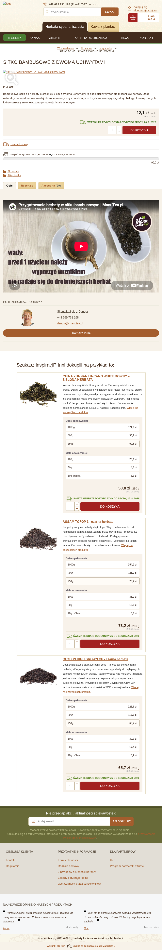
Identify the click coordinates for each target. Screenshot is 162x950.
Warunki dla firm (56, 946)
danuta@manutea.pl (70, 323)
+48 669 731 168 (68, 317)
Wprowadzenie (65, 48)
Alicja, (6, 928)
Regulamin (12, 865)
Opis (9, 185)
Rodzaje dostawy (68, 865)
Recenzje (27, 185)
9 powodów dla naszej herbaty (77, 871)
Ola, (86, 928)
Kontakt (10, 860)
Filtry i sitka (14, 175)
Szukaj (110, 11)
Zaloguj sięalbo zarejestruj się (145, 8)
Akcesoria (13, 171)
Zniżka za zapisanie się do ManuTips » (94, 946)
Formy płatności (68, 860)
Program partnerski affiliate (127, 865)
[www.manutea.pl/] (26, 3)
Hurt (112, 860)
